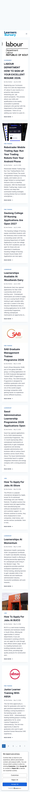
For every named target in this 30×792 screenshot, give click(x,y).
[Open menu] (26, 33)
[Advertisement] (15, 15)
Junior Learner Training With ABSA (12, 693)
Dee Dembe (9, 82)
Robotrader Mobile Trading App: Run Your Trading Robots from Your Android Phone (14, 154)
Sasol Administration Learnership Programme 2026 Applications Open (14, 418)
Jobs (5, 478)
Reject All (15, 780)
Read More (8, 116)
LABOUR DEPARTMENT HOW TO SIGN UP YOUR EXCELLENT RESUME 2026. (14, 70)
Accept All (14, 784)
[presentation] (15, 48)
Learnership (8, 269)
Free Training (8, 143)
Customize (14, 775)
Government (8, 60)
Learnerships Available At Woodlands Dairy (13, 276)
